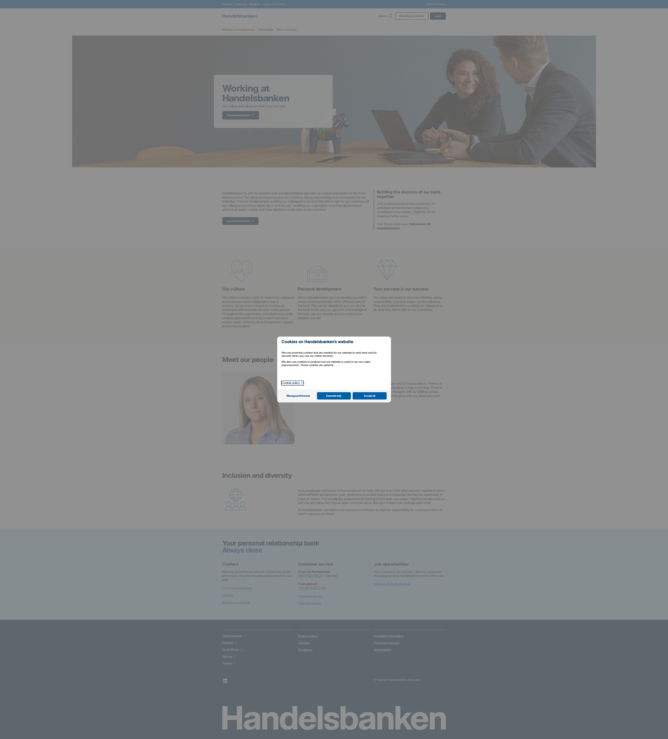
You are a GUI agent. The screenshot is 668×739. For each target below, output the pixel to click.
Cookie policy (293, 383)
